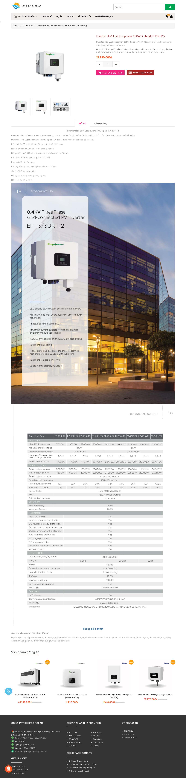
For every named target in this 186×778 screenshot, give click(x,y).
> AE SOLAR (72, 732)
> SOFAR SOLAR (74, 742)
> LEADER (71, 746)
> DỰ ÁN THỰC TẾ (130, 738)
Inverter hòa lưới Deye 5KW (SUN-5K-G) (155, 694)
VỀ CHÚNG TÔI (84, 16)
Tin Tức (70, 16)
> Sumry (95, 746)
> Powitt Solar (97, 742)
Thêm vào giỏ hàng (112, 73)
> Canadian (96, 739)
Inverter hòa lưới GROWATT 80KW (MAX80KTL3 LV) (30, 696)
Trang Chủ (46, 16)
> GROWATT (72, 739)
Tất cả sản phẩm (26, 16)
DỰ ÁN (59, 16)
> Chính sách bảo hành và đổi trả (81, 764)
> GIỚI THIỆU (127, 731)
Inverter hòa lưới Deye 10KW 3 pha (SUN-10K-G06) (114, 696)
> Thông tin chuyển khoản (78, 771)
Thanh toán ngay (142, 72)
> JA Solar (95, 736)
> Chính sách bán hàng (77, 761)
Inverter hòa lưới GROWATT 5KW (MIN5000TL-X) (72, 696)
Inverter (29, 25)
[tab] (82, 123)
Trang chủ (17, 25)
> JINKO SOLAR (74, 736)
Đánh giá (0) (100, 123)
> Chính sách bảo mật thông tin (81, 767)
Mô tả (82, 123)
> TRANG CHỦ (128, 734)
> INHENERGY (96, 732)
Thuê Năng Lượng (104, 16)
